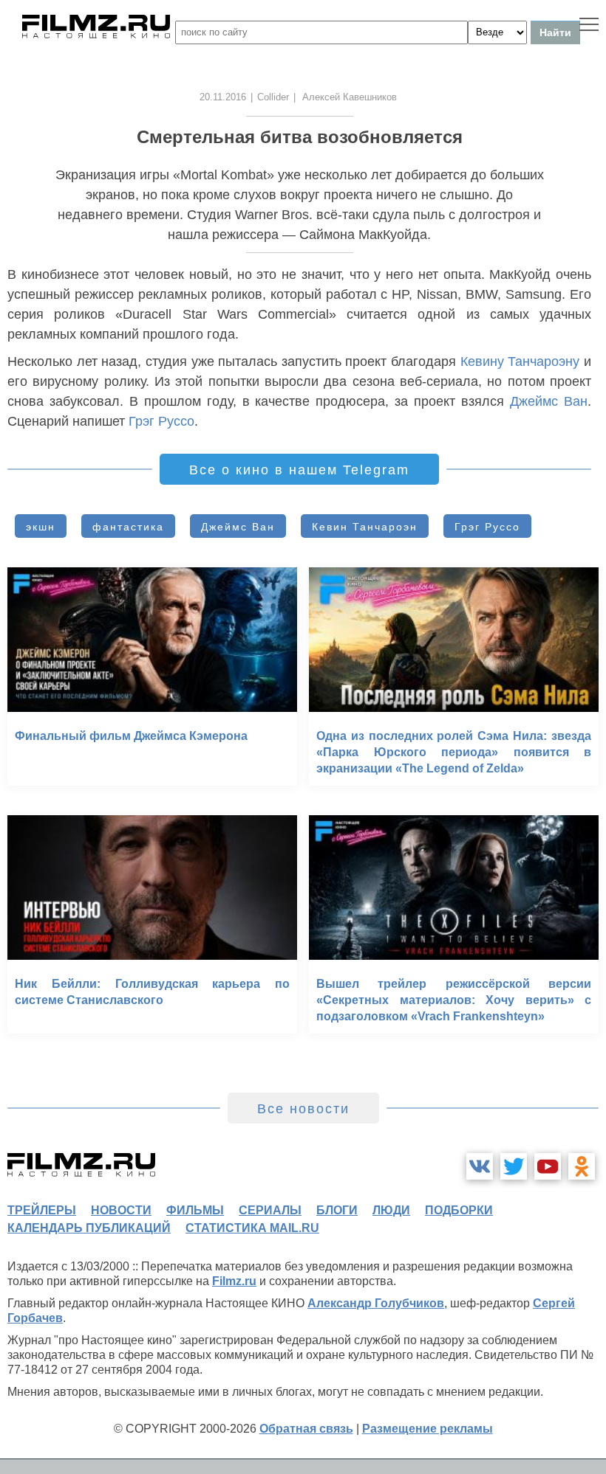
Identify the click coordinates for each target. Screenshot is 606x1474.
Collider (273, 97)
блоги (337, 1210)
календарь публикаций (89, 1228)
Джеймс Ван (549, 401)
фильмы (195, 1210)
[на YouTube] (547, 1166)
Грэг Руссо (161, 421)
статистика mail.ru (252, 1228)
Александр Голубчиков (375, 1303)
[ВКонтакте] (479, 1166)
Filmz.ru (234, 1281)
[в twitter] (513, 1166)
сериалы (270, 1210)
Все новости (303, 1108)
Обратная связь (306, 1428)
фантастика (128, 527)
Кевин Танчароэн (365, 527)
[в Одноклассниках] (581, 1166)
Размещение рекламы (427, 1428)
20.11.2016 (223, 97)
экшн (40, 527)
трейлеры (41, 1210)
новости (121, 1210)
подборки (459, 1210)
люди (391, 1210)
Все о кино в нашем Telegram (299, 470)
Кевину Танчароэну (520, 361)
